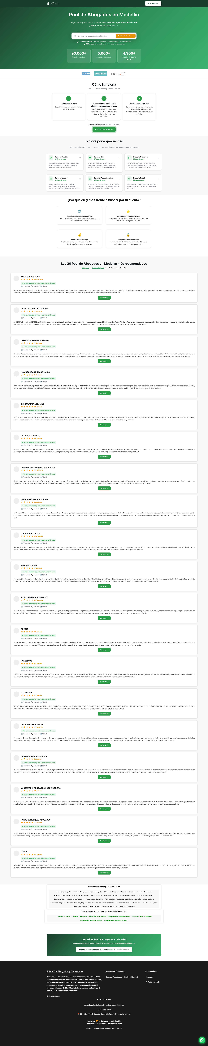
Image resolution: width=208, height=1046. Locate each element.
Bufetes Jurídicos (59, 899)
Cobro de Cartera (108, 903)
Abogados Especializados (80, 895)
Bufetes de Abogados (64, 892)
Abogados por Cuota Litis (94, 899)
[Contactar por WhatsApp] (202, 1040)
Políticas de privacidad (113, 1028)
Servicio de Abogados (58, 903)
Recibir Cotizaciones (125, 36)
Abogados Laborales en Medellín (119, 916)
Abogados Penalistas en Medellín (91, 920)
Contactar (103, 297)
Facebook (149, 977)
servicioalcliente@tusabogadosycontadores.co (104, 1005)
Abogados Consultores (127, 895)
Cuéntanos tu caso (102, 129)
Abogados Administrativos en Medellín (93, 916)
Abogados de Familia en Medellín (67, 916)
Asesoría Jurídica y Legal (127, 906)
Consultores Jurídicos (128, 892)
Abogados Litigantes (95, 892)
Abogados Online (96, 895)
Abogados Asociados (144, 892)
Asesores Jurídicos (94, 903)
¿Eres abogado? (153, 3)
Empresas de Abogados (62, 895)
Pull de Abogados (148, 899)
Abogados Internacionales (75, 899)
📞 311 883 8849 (104, 1009)
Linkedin (157, 982)
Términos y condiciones (95, 1028)
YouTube (149, 982)
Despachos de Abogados (145, 895)
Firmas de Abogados (80, 892)
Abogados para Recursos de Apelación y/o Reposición (123, 899)
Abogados (85, 268)
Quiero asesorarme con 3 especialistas (104, 949)
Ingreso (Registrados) (114, 977)
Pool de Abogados (98, 268)
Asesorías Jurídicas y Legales (76, 903)
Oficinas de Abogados (111, 892)
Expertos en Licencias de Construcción (128, 903)
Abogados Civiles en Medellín (142, 916)
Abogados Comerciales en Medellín (116, 920)
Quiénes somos (53, 996)
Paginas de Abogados (111, 895)
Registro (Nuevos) (131, 977)
